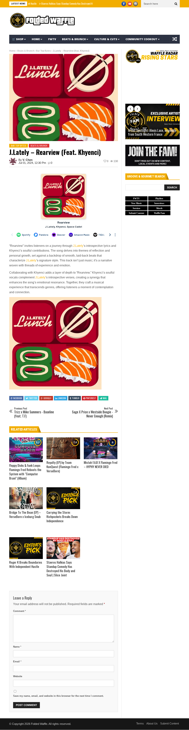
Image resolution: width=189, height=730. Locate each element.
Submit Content (169, 723)
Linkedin (62, 398)
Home (36, 39)
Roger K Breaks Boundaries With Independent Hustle (25, 564)
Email (17, 661)
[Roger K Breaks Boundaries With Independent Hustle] (26, 548)
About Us (152, 723)
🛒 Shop (17, 39)
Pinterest (91, 398)
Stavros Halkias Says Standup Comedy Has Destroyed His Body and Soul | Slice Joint (63, 3)
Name (17, 646)
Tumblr (75, 398)
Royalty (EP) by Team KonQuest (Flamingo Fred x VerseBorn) (62, 466)
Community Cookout (141, 39)
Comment (19, 611)
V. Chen (27, 159)
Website (17, 676)
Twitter (33, 398)
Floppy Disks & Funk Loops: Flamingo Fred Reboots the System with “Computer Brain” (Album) (25, 471)
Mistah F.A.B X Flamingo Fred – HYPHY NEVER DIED (100, 464)
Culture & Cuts (105, 39)
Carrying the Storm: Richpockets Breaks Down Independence (62, 516)
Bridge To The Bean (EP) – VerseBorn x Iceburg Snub (25, 514)
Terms (140, 723)
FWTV (52, 39)
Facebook (17, 398)
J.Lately (78, 245)
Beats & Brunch (74, 39)
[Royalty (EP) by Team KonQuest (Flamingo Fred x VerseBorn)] (63, 448)
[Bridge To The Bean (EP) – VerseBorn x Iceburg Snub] (26, 498)
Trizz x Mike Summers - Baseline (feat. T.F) (34, 412)
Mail (105, 398)
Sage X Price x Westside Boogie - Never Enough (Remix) (92, 412)
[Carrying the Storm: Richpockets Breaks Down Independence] (63, 498)
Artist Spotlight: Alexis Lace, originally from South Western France (152, 132)
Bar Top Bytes (43, 51)
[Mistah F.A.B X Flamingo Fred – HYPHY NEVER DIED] (100, 448)
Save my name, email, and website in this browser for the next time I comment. (58, 696)
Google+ (47, 398)
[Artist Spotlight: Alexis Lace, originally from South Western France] (152, 121)
